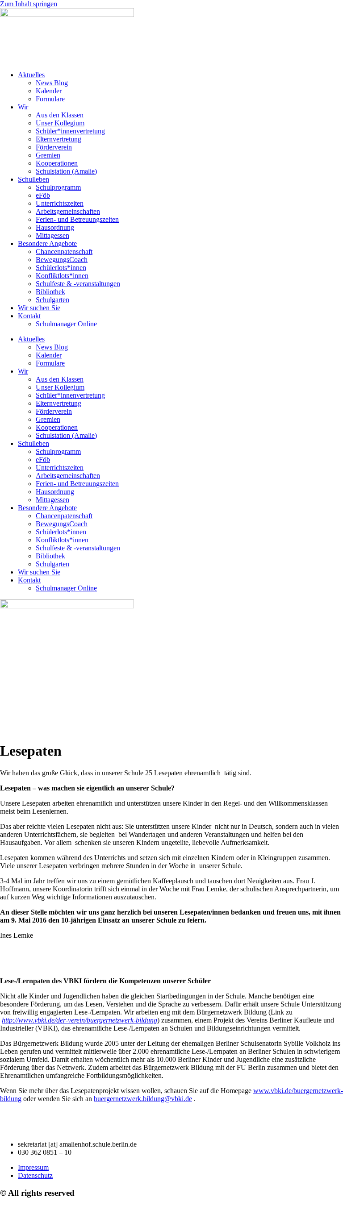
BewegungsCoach (62, 259)
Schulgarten (52, 300)
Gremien (48, 155)
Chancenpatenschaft (64, 251)
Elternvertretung (58, 139)
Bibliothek (50, 291)
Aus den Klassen (60, 115)
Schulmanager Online (66, 324)
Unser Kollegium (60, 123)
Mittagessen (52, 235)
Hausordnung (55, 227)
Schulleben (33, 179)
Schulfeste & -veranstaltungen (78, 283)
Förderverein (54, 147)
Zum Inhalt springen (28, 4)
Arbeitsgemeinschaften (68, 211)
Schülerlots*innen (61, 267)
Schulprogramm (58, 187)
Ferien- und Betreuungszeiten (77, 219)
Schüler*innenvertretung (70, 131)
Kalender (49, 91)
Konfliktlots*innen (62, 275)
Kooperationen (57, 163)
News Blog (52, 83)
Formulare (50, 99)
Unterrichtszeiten (60, 203)
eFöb (43, 195)
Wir (23, 107)
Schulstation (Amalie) (66, 171)
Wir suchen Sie (39, 308)
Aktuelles (31, 75)
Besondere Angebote (47, 243)
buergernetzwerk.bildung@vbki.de (143, 1098)
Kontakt (29, 316)
